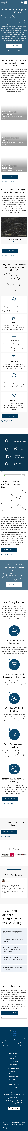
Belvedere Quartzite (14, 239)
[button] (25, 2)
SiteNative (22, 1128)
